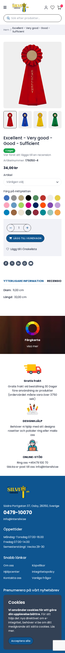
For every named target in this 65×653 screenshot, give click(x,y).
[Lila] (50, 205)
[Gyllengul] (57, 212)
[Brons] (14, 212)
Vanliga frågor (41, 578)
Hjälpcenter (11, 572)
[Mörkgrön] (28, 212)
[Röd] (43, 198)
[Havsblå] (50, 212)
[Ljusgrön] (21, 205)
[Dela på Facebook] (5, 263)
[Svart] (28, 198)
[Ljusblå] (14, 205)
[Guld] (21, 198)
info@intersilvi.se (47, 467)
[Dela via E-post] (30, 263)
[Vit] (50, 198)
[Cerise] (28, 205)
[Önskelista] (52, 7)
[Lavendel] (57, 205)
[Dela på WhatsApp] (24, 263)
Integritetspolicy (43, 572)
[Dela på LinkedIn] (18, 263)
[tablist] (32, 281)
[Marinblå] (36, 205)
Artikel (7, 175)
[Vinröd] (36, 212)
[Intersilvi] (20, 7)
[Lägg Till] (27, 228)
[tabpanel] (32, 293)
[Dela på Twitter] (12, 263)
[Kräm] (21, 212)
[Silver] (14, 198)
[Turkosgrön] (43, 212)
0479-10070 (17, 512)
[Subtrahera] (10, 228)
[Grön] (36, 198)
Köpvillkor (38, 565)
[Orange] (43, 205)
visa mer (32, 346)
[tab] (23, 281)
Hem (6, 30)
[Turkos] (6, 212)
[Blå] (6, 198)
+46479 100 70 (38, 463)
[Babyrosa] (6, 205)
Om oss (8, 565)
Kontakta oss (12, 578)
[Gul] (57, 198)
